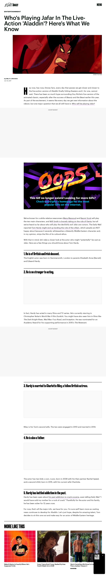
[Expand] (96, 555)
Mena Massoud (69, 218)
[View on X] (62, 290)
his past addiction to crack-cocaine (64, 497)
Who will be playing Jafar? (83, 104)
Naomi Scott (86, 218)
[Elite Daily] (11, 4)
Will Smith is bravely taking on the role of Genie (71, 221)
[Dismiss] (102, 555)
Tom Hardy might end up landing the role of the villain (55, 228)
